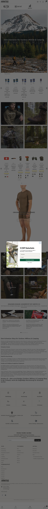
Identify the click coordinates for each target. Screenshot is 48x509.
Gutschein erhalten (30, 260)
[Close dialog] (40, 243)
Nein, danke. (30, 262)
